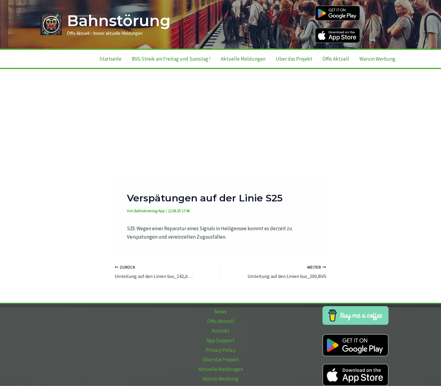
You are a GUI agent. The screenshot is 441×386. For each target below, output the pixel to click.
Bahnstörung (119, 20)
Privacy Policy (221, 350)
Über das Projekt (294, 59)
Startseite (110, 59)
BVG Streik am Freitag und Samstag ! (171, 59)
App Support (220, 340)
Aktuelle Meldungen (243, 59)
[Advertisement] (220, 114)
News (220, 311)
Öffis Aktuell (335, 59)
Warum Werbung (377, 59)
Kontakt (221, 330)
